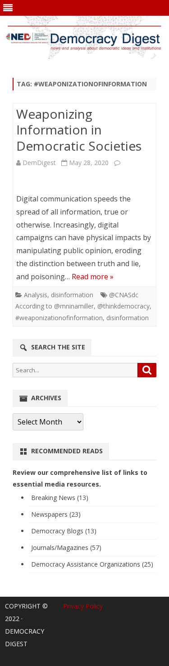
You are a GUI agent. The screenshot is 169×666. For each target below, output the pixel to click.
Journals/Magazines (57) (66, 547)
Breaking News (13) (59, 497)
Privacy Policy (83, 606)
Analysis (35, 295)
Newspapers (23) (56, 514)
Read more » (93, 277)
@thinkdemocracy (123, 306)
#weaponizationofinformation (59, 317)
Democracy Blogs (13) (63, 531)
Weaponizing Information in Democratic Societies (79, 130)
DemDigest (39, 162)
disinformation (72, 295)
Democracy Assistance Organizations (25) (92, 564)
